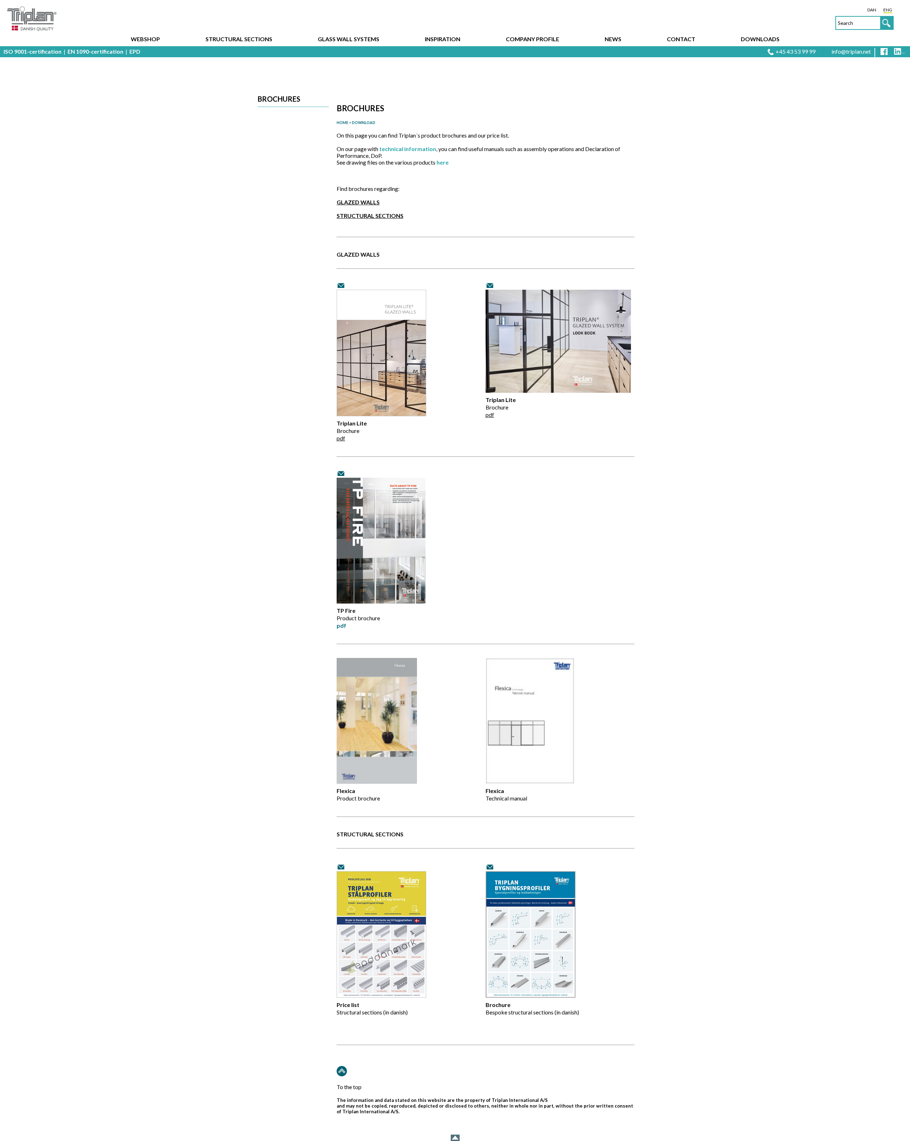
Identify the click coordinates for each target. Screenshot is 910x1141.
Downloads (760, 39)
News (613, 39)
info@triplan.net (851, 51)
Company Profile (532, 39)
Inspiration (442, 39)
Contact (681, 39)
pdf (341, 438)
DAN (871, 9)
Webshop (145, 39)
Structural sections (238, 39)
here (443, 162)
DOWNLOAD (363, 122)
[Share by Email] (341, 285)
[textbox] (864, 23)
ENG (887, 9)
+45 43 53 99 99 (795, 51)
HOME (342, 122)
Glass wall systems (348, 39)
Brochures (279, 99)
